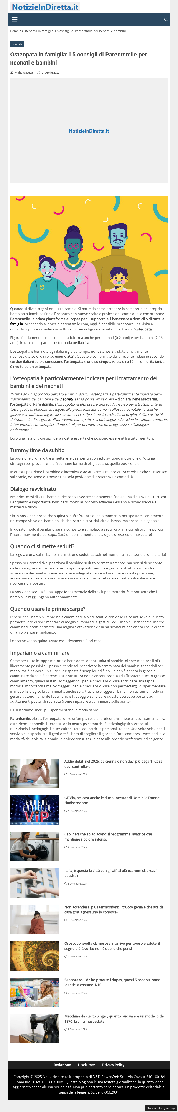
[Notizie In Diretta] (45, 6)
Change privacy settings (161, 1108)
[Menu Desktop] (14, 19)
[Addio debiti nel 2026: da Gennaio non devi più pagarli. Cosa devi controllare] (34, 773)
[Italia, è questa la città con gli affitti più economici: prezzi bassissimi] (34, 883)
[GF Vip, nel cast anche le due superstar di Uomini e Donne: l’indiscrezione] (34, 810)
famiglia (16, 324)
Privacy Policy (113, 1064)
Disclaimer (86, 1064)
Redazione (62, 1064)
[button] (166, 19)
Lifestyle (17, 44)
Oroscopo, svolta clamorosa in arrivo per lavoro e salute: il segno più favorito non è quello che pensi (112, 946)
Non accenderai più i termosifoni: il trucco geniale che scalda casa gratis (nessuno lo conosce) (114, 909)
